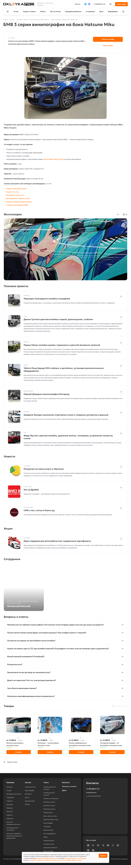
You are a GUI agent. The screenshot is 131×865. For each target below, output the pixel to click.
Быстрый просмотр (18, 732)
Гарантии (9, 815)
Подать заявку (121, 4)
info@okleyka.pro (91, 792)
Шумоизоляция (30, 801)
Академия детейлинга (50, 847)
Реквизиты (9, 818)
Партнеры (9, 808)
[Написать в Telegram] (85, 4)
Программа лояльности (13, 794)
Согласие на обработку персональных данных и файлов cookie (14, 836)
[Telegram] (103, 845)
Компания (10, 783)
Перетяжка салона (49, 809)
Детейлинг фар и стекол (51, 819)
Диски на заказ (48, 851)
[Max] (88, 850)
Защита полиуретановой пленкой (19, 202)
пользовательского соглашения (75, 858)
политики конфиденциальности (47, 858)
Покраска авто (48, 812)
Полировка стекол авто (15, 195)
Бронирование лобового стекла (18, 198)
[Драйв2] (93, 850)
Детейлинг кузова (49, 805)
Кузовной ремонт (48, 840)
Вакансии (9, 811)
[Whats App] (113, 845)
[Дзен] (118, 845)
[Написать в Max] (89, 4)
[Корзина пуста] (110, 4)
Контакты (9, 787)
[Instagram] (98, 845)
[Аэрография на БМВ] (65, 249)
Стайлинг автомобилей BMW (17, 205)
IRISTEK (27, 804)
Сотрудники (10, 797)
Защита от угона (12, 192)
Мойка (45, 837)
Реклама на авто (48, 844)
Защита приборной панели (16, 189)
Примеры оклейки (69, 786)
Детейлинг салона (49, 802)
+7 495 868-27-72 (99, 4)
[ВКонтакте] (88, 845)
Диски (27, 797)
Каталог (28, 783)
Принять (103, 856)
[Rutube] (93, 845)
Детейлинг (28, 794)
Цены (64, 790)
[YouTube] (108, 845)
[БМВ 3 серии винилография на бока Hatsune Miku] (65, 88)
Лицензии (9, 804)
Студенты (9, 801)
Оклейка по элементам (50, 798)
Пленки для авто (30, 787)
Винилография (29, 790)
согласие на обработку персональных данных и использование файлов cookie (55, 860)
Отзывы (9, 790)
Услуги (46, 783)
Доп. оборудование (49, 833)
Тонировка (46, 826)
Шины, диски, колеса (50, 816)
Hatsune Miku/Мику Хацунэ (53, 159)
